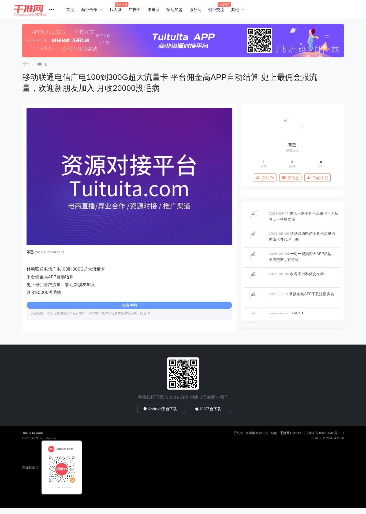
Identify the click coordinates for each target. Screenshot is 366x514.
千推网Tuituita (290, 433)
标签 (274, 433)
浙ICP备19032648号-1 (324, 433)
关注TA (268, 177)
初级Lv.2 (292, 151)
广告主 (135, 9)
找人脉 (116, 9)
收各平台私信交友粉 (307, 273)
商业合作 (89, 9)
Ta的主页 (320, 177)
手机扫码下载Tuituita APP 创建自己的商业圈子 (183, 397)
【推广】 (297, 314)
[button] (35, 10)
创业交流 (216, 9)
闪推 (39, 64)
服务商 (195, 9)
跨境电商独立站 (257, 433)
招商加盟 (174, 9)
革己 (30, 252)
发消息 (293, 177)
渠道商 (154, 9)
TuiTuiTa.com (32, 433)
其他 (235, 9)
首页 (70, 9)
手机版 (238, 433)
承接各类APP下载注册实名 (311, 293)
